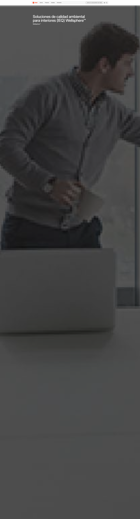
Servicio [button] (41, 2)
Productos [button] (47, 2)
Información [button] (59, 2)
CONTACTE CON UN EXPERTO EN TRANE (94, 2)
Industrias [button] (53, 2)
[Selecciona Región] (104, 2)
